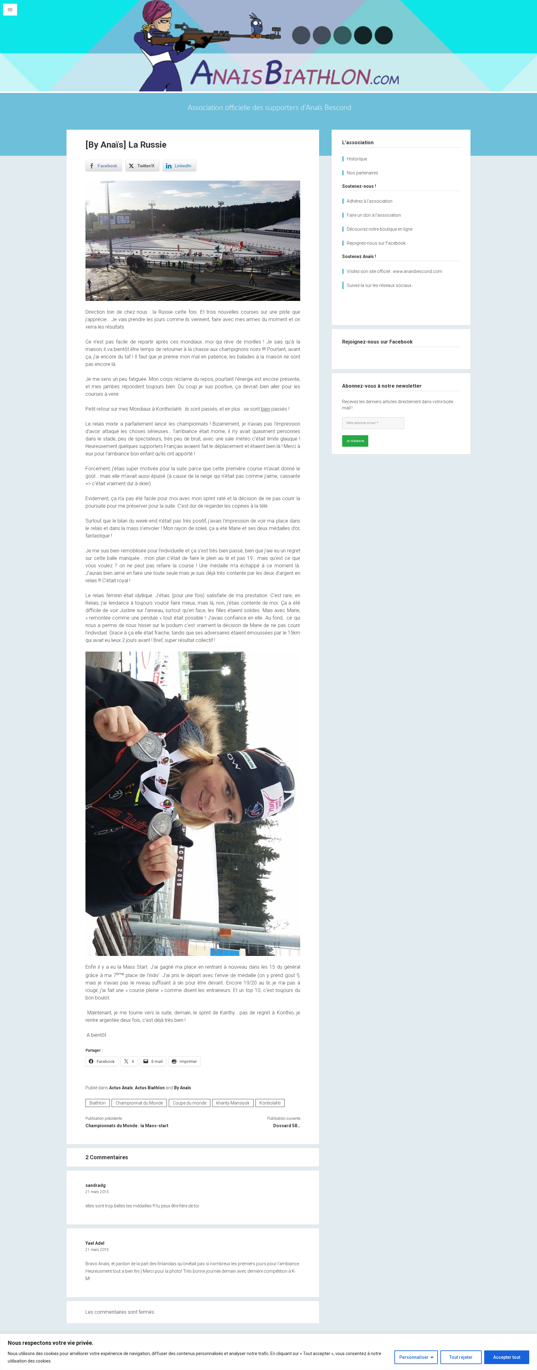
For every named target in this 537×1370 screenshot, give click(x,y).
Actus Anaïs (121, 1087)
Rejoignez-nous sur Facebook (376, 243)
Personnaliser (414, 1357)
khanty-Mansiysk (233, 1102)
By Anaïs (182, 1087)
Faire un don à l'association (374, 215)
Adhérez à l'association (369, 201)
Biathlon (98, 1102)
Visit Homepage (268, 45)
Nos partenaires (362, 172)
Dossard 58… (286, 1125)
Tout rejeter (461, 1357)
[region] (268, 1352)
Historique (357, 158)
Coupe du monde (189, 1102)
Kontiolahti (270, 1102)
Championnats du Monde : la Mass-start (126, 1125)
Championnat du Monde (139, 1102)
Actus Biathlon (150, 1087)
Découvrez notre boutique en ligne (379, 229)
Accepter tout (506, 1357)
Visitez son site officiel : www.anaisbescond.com (394, 271)
